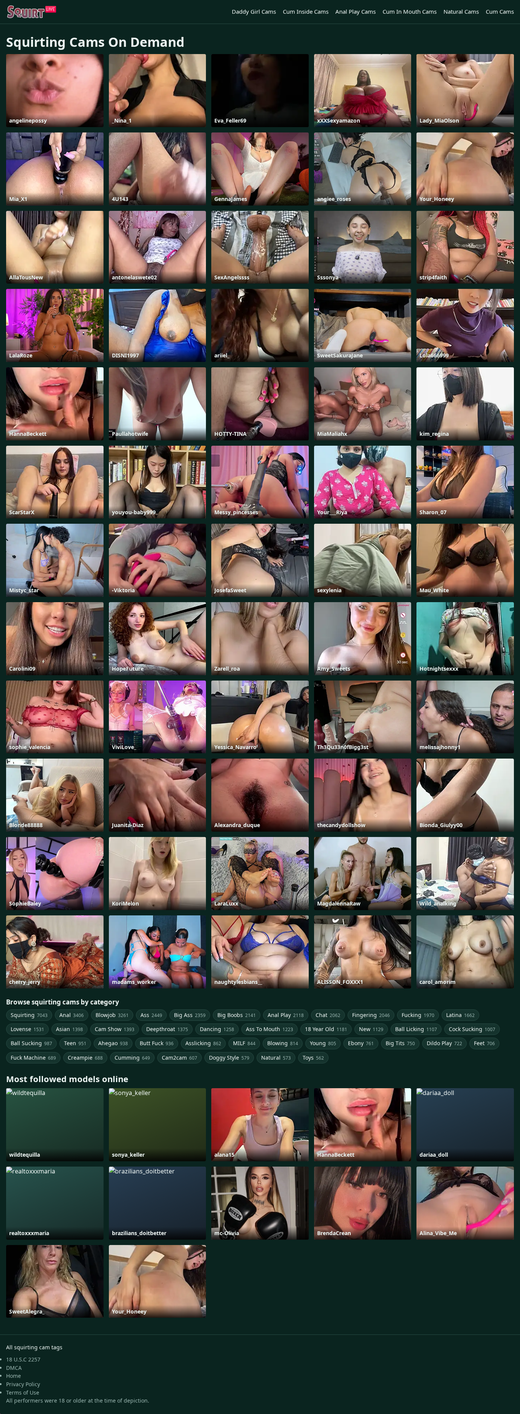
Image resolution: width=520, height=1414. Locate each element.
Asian (69, 1029)
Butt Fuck (157, 1043)
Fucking (418, 1015)
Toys (313, 1057)
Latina (460, 1015)
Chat (328, 1015)
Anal (71, 1015)
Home (13, 1375)
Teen (75, 1043)
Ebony (361, 1043)
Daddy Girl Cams (254, 11)
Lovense (27, 1029)
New (371, 1029)
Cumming (132, 1057)
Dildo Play (444, 1043)
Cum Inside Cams (306, 11)
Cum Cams (500, 11)
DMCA (14, 1367)
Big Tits (400, 1043)
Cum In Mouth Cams (410, 11)
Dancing (217, 1029)
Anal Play (286, 1015)
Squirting (29, 1015)
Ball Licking (416, 1029)
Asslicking (203, 1043)
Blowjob (112, 1015)
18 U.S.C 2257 (23, 1359)
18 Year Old (326, 1029)
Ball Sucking (31, 1043)
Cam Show (114, 1029)
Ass (151, 1015)
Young (323, 1043)
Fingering (371, 1015)
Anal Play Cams (355, 11)
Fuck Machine (33, 1057)
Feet (484, 1043)
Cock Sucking (472, 1029)
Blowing (282, 1043)
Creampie (85, 1057)
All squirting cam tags (34, 1347)
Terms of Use (22, 1392)
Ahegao (113, 1043)
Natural (276, 1057)
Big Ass (190, 1015)
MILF (244, 1043)
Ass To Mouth (269, 1029)
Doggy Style (229, 1057)
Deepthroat (167, 1029)
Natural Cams (461, 11)
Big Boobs (236, 1015)
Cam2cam (179, 1057)
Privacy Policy (23, 1384)
